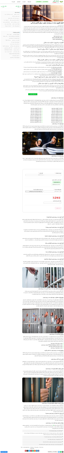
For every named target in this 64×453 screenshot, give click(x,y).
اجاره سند (23, 1)
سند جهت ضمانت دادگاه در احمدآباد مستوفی (13, 18)
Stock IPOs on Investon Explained (14, 57)
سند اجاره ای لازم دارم (57, 182)
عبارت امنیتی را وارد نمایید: (57, 200)
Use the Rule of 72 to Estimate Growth (14, 38)
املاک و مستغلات (5, 36)
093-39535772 (50, 451)
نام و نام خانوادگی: (58, 173)
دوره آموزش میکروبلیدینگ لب (15, 55)
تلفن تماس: (41, 173)
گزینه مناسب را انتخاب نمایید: (56, 179)
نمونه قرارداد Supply (8, 40)
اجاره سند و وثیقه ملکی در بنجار (9, 14)
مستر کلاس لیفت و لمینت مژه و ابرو (14, 44)
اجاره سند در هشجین (16, 14)
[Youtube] (25, 451)
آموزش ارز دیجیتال (9, 34)
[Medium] (33, 451)
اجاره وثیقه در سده (6, 20)
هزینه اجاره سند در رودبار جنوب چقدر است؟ (55, 430)
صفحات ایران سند (32, 448)
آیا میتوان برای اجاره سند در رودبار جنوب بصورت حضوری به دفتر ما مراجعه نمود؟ (50, 444)
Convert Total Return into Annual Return (14, 36)
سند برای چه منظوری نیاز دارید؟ (38, 189)
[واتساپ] (61, 452)
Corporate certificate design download (14, 53)
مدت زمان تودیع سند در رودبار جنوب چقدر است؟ (55, 439)
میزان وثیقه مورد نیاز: (57, 189)
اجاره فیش (18, 1)
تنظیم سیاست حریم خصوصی (15, 40)
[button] (42, 431)
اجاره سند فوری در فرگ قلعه (15, 16)
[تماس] (62, 452)
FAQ (53, 425)
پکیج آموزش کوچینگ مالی (16, 34)
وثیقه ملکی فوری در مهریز (6, 22)
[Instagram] (27, 451)
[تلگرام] (59, 452)
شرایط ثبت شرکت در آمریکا (8, 51)
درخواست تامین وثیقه (4, 451)
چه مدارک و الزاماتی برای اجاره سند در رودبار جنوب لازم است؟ (53, 436)
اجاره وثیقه (29, 1)
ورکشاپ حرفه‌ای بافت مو (16, 51)
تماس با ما (13, 1)
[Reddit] (35, 451)
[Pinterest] (31, 451)
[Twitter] (29, 451)
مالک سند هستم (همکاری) (56, 184)
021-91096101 (55, 451)
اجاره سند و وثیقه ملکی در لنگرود (15, 22)
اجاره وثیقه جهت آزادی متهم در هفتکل (14, 20)
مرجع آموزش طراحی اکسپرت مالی (15, 42)
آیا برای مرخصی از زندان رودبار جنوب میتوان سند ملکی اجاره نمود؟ (52, 441)
